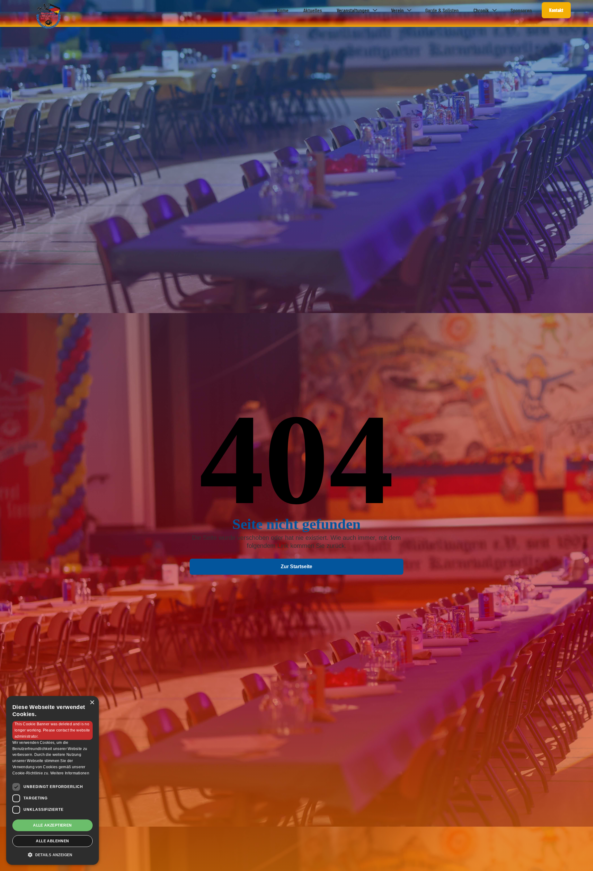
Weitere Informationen (69, 773)
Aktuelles (312, 10)
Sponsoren (521, 10)
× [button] (92, 702)
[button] (356, 10)
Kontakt (556, 10)
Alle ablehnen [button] (52, 841)
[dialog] (52, 780)
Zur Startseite (296, 566)
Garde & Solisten (442, 10)
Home (282, 10)
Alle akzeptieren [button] (52, 825)
